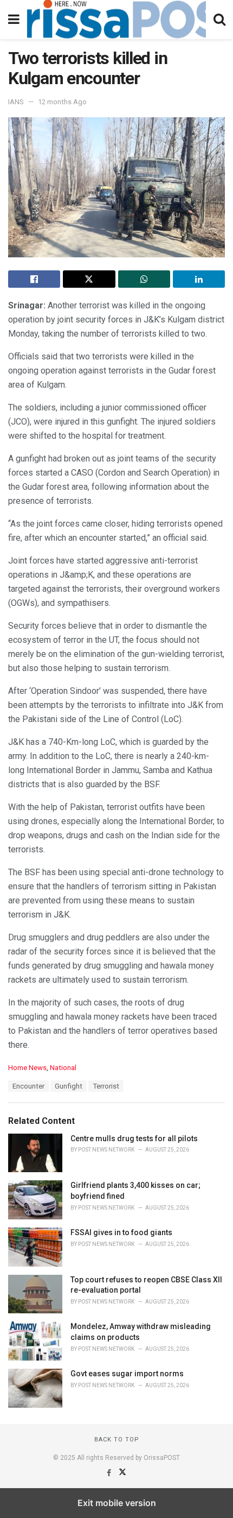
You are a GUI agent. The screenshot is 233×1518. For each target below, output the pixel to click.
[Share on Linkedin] (199, 279)
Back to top (116, 1439)
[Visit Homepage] (116, 19)
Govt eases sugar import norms (127, 1373)
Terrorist (106, 1086)
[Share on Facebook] (34, 279)
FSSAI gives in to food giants (121, 1232)
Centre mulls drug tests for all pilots (134, 1138)
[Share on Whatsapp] (144, 279)
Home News (27, 1068)
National (63, 1068)
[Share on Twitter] (89, 279)
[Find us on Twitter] (122, 1473)
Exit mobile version (116, 1502)
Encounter (28, 1086)
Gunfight (68, 1086)
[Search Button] (219, 19)
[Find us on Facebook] (110, 1473)
